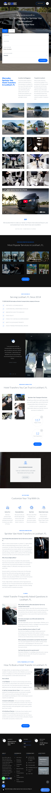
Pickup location (6, 47)
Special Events (19, 768)
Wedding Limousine (18, 760)
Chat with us (46, 789)
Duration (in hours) (7, 53)
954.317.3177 (40, 3)
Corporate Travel (19, 765)
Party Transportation (20, 780)
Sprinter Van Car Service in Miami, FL (24, 788)
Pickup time (5, 41)
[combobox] (25, 55)
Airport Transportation (20, 772)
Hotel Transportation (20, 776)
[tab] (5, 31)
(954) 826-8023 (27, 745)
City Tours (18, 757)
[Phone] (3, 786)
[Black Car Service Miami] (10, 3)
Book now (42, 60)
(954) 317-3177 (27, 741)
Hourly (5, 30)
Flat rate (12, 30)
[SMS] (3, 782)
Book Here (25, 477)
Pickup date (5, 35)
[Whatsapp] (3, 778)
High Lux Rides (13, 788)
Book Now (25, 279)
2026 (9, 788)
